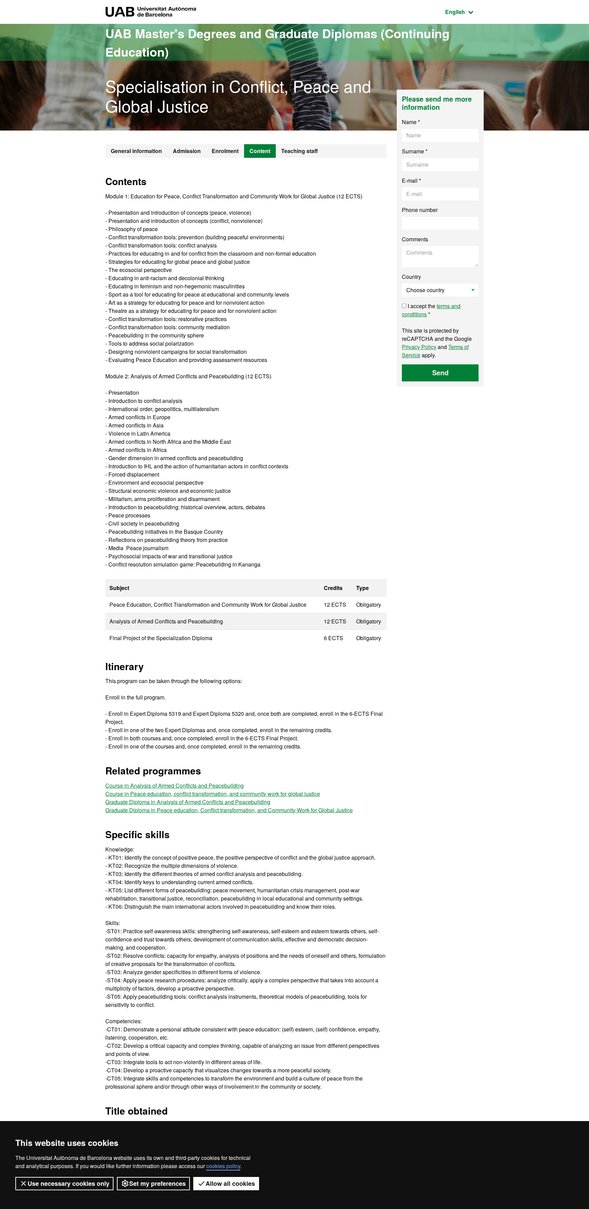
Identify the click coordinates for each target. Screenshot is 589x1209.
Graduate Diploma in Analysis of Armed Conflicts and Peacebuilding (187, 802)
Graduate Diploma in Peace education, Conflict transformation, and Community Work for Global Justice (229, 810)
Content (260, 151)
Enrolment (225, 151)
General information (136, 151)
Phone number (420, 210)
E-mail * (411, 180)
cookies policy (223, 1166)
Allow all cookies (230, 1183)
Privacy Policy (419, 347)
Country (411, 277)
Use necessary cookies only (68, 1183)
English (464, 11)
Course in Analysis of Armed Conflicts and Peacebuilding (174, 785)
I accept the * (431, 310)
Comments (415, 239)
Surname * (414, 151)
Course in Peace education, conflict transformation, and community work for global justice (212, 794)
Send (440, 372)
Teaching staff (299, 151)
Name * (411, 122)
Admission (187, 151)
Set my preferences (157, 1183)
